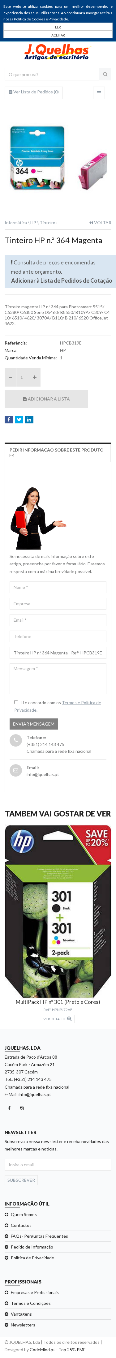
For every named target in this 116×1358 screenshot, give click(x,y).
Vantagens (21, 1314)
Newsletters (23, 1324)
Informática (16, 222)
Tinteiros (49, 222)
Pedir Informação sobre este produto (57, 449)
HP (33, 222)
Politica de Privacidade (32, 1257)
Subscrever (21, 1180)
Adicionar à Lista (49, 398)
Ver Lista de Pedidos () (35, 91)
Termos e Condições (31, 1303)
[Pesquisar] (105, 74)
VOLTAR (102, 222)
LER (58, 27)
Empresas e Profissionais (35, 1292)
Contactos (21, 1225)
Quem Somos (24, 1214)
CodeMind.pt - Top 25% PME (58, 1349)
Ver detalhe (55, 1019)
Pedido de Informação (32, 1246)
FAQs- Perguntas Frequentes (39, 1236)
